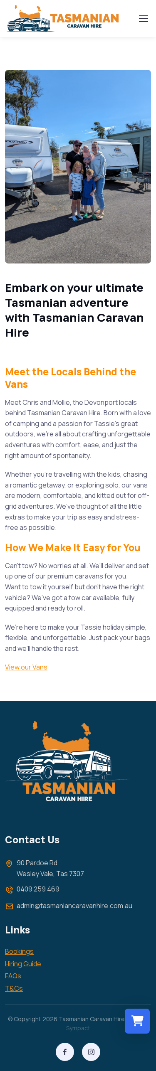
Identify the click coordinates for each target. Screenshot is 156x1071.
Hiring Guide (23, 963)
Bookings (19, 951)
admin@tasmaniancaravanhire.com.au (74, 905)
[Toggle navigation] (143, 18)
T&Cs (14, 988)
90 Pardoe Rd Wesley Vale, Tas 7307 (50, 868)
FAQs (13, 975)
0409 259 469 (38, 889)
